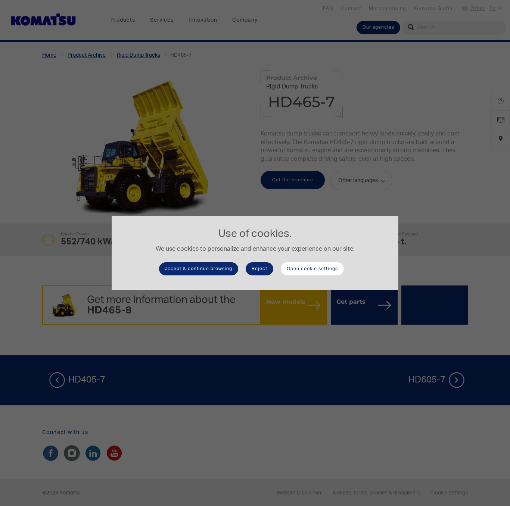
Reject (259, 268)
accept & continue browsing (198, 268)
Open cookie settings (312, 268)
